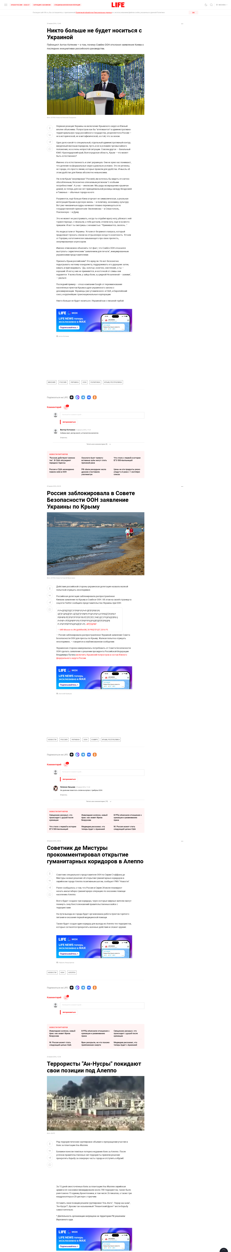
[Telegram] (83, 397)
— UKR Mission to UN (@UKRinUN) (72, 629)
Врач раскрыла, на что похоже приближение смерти (95, 1079)
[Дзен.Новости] (71, 397)
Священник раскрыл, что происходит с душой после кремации (61, 817)
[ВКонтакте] (89, 397)
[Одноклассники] (94, 397)
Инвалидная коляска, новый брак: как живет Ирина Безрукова (94, 817)
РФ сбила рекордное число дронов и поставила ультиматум (93, 472)
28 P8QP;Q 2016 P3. (97, 629)
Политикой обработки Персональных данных (94, 12)
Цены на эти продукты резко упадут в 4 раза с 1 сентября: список (127, 472)
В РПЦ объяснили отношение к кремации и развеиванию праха (128, 817)
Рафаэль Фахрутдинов (66, 962)
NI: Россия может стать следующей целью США (125, 827)
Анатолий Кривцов (65, 693)
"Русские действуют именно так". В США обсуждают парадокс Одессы (62, 460)
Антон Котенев (64, 336)
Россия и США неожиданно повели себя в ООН (61, 470)
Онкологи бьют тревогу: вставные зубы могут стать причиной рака (94, 460)
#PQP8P (91, 624)
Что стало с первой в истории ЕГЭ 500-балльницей (127, 459)
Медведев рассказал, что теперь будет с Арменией (93, 827)
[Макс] (77, 397)
